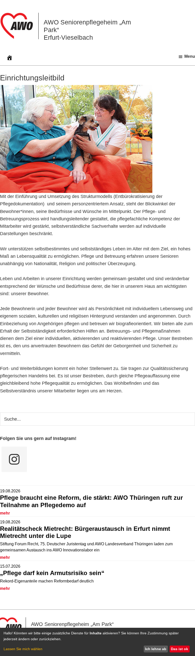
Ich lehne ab (155, 649)
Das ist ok (179, 649)
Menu (189, 56)
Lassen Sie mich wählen (23, 649)
